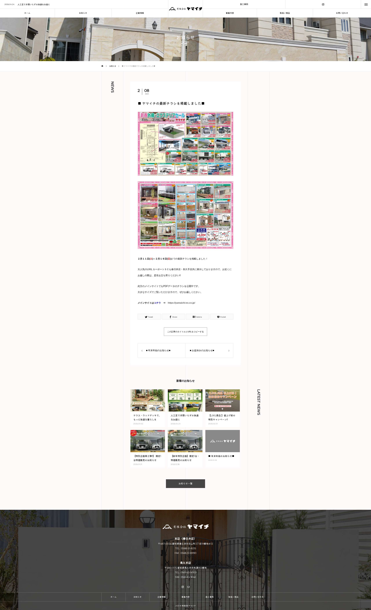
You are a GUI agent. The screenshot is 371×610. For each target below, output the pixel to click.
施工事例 (244, 4)
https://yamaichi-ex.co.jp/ (181, 303)
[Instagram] (323, 4)
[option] (84, 4)
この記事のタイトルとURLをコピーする (185, 331)
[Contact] (188, 586)
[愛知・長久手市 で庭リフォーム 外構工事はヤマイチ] (185, 8)
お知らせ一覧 (185, 483)
